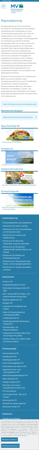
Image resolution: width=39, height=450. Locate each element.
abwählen (3, 429)
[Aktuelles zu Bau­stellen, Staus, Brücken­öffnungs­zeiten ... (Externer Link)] (19, 178)
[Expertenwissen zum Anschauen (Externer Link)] (19, 157)
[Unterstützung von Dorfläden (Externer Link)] (19, 135)
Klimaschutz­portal (10, 191)
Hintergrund (7, 148)
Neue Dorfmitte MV (10, 125)
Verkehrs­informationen (12, 168)
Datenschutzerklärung (22, 435)
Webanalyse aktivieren (9, 439)
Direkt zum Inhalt (6, 1)
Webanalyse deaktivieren (10, 446)
